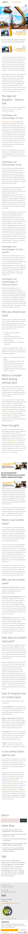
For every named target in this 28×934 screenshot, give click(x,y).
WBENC (22, 874)
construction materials (19, 864)
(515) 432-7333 (4, 890)
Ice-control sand (18, 866)
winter (2, 875)
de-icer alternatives (6, 866)
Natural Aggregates (5, 870)
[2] (22, 174)
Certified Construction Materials (17, 862)
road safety (21, 870)
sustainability (21, 872)
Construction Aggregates (7, 864)
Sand (5, 872)
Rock (2, 872)
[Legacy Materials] (5, 1)
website (14, 450)
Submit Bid (9, 872)
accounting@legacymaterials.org (10, 903)
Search (23, 820)
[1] (12, 59)
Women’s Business (9, 875)
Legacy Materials (13, 440)
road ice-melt (14, 870)
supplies (15, 872)
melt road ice (18, 868)
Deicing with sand (6, 121)
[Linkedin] (5, 895)
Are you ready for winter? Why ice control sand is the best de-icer (13, 41)
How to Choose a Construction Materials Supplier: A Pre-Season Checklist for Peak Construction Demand (13, 849)
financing (8, 789)
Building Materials (16, 860)
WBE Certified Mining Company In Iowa (10, 874)
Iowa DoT (12, 868)
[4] (19, 307)
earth (12, 866)
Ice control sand (5, 868)
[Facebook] (2, 895)
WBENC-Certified (9, 413)
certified (20, 791)
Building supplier (5, 862)
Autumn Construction (6, 860)
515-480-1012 (4, 901)
